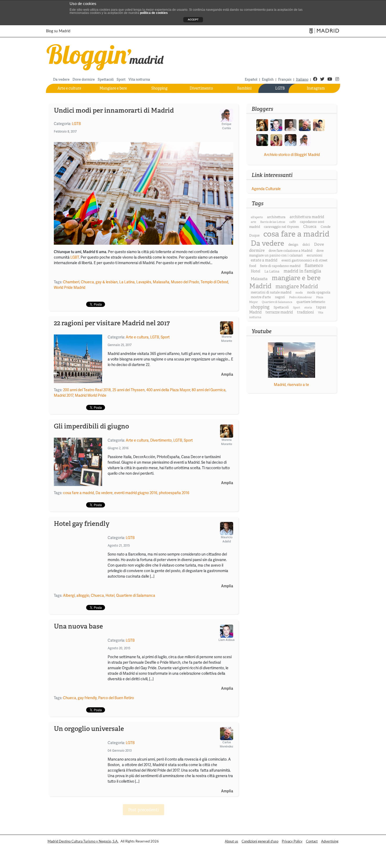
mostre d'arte (261, 297)
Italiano (302, 79)
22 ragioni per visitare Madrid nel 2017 (112, 323)
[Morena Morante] (262, 124)
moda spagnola (318, 292)
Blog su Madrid (58, 31)
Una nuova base (78, 626)
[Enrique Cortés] (305, 139)
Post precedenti (143, 810)
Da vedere (61, 79)
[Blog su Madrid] (105, 56)
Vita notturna (139, 79)
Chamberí (71, 282)
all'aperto (257, 217)
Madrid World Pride (90, 395)
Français (284, 79)
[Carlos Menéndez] (305, 124)
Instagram (316, 88)
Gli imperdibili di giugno (91, 426)
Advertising (329, 841)
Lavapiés (143, 282)
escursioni (314, 255)
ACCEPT (193, 19)
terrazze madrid (279, 312)
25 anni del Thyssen (128, 390)
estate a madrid (264, 260)
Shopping (159, 88)
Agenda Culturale (266, 188)
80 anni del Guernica (209, 390)
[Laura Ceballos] (290, 124)
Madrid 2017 (63, 395)
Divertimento (201, 88)
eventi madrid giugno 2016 (135, 492)
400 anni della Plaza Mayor (168, 390)
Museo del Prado (185, 282)
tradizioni (305, 312)
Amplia (227, 272)
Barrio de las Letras (272, 222)
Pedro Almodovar (300, 297)
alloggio (82, 595)
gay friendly (87, 697)
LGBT (74, 257)
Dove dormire (83, 79)
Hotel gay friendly (81, 523)
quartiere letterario (310, 302)
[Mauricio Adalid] (290, 139)
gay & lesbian (107, 282)
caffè (292, 222)
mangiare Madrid (296, 286)
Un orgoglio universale (89, 728)
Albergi (69, 595)
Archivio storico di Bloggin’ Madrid (292, 154)
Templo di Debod (214, 282)
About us (231, 841)
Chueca (87, 282)
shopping (260, 307)
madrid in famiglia (302, 271)
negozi (280, 297)
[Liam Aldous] (276, 124)
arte (253, 222)
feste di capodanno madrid (280, 266)
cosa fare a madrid (78, 492)
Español (251, 79)
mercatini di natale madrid (271, 292)
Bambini (244, 88)
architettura (276, 217)
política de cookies (154, 13)
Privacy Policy (292, 841)
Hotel (110, 595)
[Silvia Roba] (276, 139)
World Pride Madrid (69, 287)
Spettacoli (106, 79)
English (268, 79)
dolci (306, 245)
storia (308, 307)
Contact (312, 841)
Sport (121, 79)
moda (299, 292)
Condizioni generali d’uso (260, 841)
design (293, 245)
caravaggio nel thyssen (281, 227)
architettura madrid (307, 216)
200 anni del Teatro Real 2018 (87, 390)
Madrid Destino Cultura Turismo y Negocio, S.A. (83, 841)
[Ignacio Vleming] (262, 139)
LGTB (280, 88)
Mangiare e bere (113, 88)
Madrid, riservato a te (291, 384)
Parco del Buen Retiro (116, 697)
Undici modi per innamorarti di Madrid (114, 110)
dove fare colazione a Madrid (290, 251)
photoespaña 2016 (174, 492)
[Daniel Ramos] (319, 124)
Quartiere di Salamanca (135, 595)
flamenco (314, 265)
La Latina (127, 282)
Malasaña (161, 282)
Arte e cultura (69, 88)
